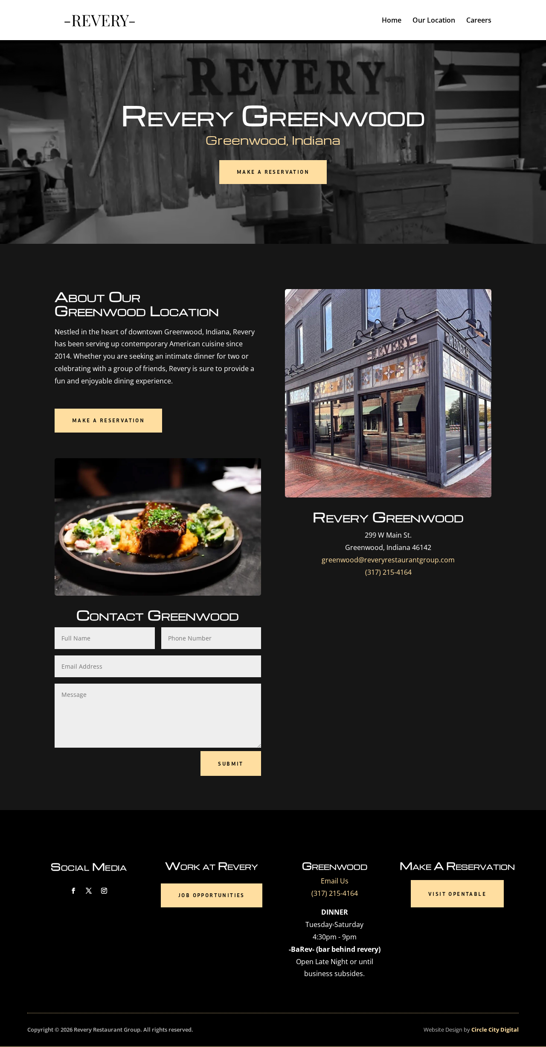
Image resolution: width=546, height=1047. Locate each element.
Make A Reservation (273, 171)
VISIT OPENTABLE (457, 893)
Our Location (433, 21)
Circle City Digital (494, 1029)
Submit (230, 763)
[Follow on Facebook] (73, 891)
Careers (478, 21)
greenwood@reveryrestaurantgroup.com (388, 559)
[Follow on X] (89, 891)
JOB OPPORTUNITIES (211, 895)
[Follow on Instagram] (104, 891)
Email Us (335, 881)
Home (391, 21)
